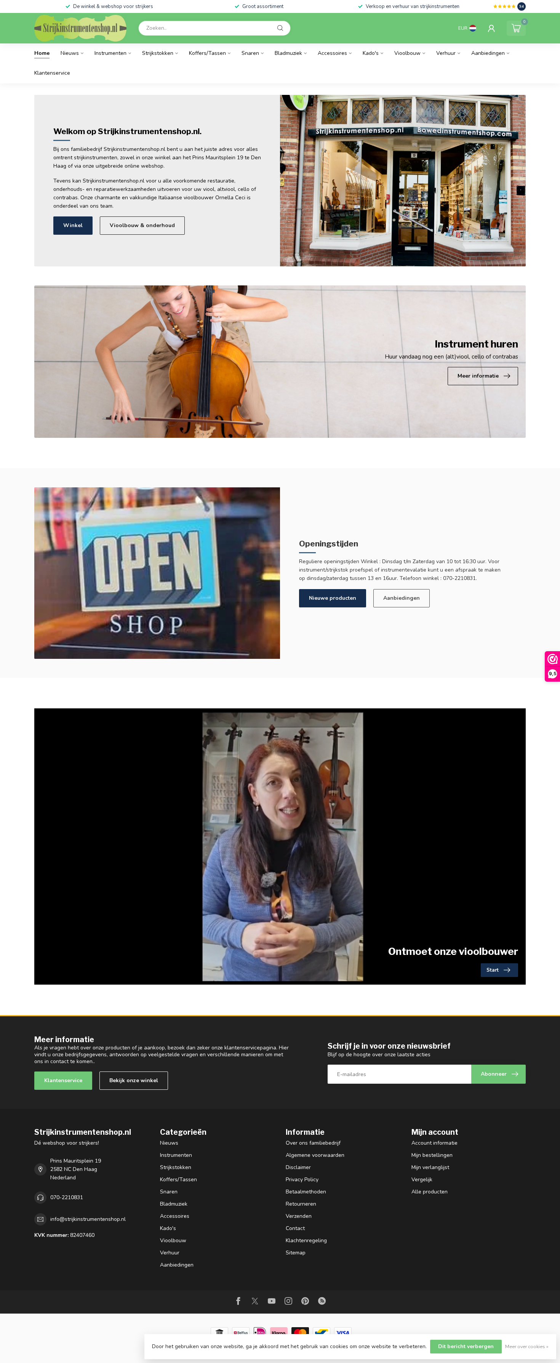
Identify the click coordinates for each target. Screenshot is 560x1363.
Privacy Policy (302, 1179)
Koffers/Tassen (207, 53)
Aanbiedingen (488, 53)
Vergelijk (421, 1179)
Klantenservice (52, 73)
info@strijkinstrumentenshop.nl (88, 1219)
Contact (295, 1228)
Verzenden (299, 1216)
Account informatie (434, 1143)
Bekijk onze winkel (133, 1080)
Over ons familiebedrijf (313, 1143)
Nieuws (70, 53)
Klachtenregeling (306, 1240)
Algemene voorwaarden (315, 1155)
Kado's (371, 53)
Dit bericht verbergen (466, 1346)
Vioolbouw (407, 53)
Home (42, 53)
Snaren (250, 53)
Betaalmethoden (306, 1191)
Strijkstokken (157, 53)
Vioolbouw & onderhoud (142, 225)
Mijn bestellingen (432, 1155)
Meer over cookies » (527, 1346)
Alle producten (429, 1191)
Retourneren (301, 1204)
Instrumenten (110, 53)
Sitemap (296, 1252)
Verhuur (446, 53)
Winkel (73, 225)
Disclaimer (298, 1167)
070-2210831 (66, 1197)
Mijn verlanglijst (430, 1167)
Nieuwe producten (332, 598)
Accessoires (332, 53)
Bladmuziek (288, 53)
